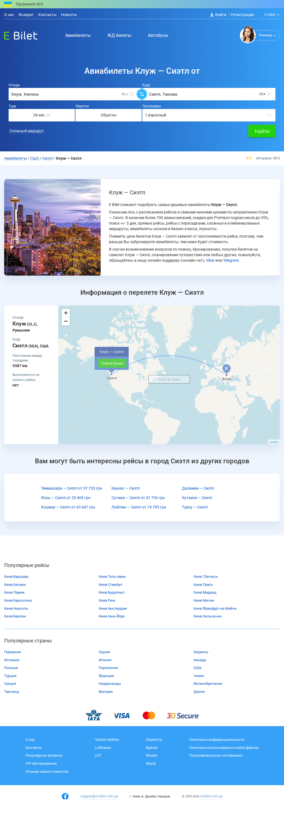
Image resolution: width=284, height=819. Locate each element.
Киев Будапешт (112, 592)
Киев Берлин (15, 616)
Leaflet (273, 441)
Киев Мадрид (205, 592)
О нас (9, 14)
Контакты (47, 14)
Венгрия (106, 692)
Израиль (201, 652)
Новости (69, 14)
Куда (146, 85)
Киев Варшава (16, 576)
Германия (12, 652)
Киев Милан (204, 600)
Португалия (108, 668)
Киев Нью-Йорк (112, 616)
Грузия (104, 652)
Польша (11, 668)
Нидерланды (110, 683)
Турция (10, 676)
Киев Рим (107, 600)
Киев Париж (14, 592)
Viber (210, 260)
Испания (11, 660)
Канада (200, 660)
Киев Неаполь (16, 608)
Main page (15, 34)
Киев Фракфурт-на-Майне (215, 608)
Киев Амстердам (113, 608)
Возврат (26, 14)
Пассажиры (151, 106)
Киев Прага (203, 585)
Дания (199, 692)
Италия (105, 660)
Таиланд (11, 692)
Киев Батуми (15, 585)
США (197, 668)
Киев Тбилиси (206, 576)
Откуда (14, 85)
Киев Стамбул (110, 585)
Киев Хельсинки (208, 616)
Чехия (199, 676)
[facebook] (65, 796)
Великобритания (208, 683)
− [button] (66, 321)
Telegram (231, 260)
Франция (106, 676)
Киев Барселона (18, 600)
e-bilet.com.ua (211, 796)
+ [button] (66, 312)
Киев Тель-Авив (112, 576)
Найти (262, 131)
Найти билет (112, 363)
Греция (10, 683)
